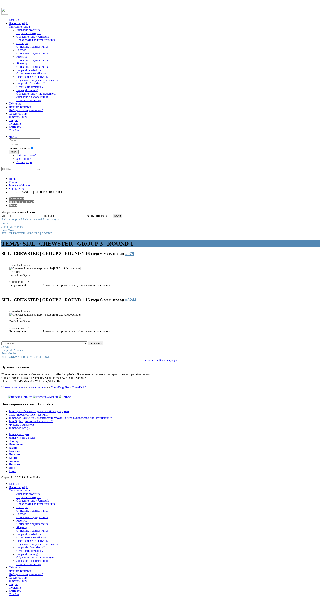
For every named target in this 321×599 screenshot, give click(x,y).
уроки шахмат (37, 387)
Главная (14, 19)
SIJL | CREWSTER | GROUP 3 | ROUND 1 (28, 233)
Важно (13, 447)
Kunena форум (168, 360)
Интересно (16, 444)
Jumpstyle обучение (28, 31)
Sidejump (32, 65)
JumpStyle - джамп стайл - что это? (31, 421)
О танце (14, 441)
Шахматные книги (13, 387)
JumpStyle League (20, 428)
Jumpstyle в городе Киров (32, 98)
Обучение (15, 103)
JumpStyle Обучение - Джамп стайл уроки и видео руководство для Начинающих (60, 417)
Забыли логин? (25, 158)
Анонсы (14, 461)
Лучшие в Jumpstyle (21, 424)
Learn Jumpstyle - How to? (37, 78)
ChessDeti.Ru (80, 387)
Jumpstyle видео (19, 434)
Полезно (14, 454)
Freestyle (32, 58)
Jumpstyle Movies (19, 185)
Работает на (151, 360)
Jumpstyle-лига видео (22, 437)
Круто (13, 457)
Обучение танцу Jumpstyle (35, 38)
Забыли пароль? (26, 155)
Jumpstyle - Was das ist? (30, 85)
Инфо (12, 467)
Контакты (15, 128)
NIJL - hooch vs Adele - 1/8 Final (28, 414)
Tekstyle (32, 51)
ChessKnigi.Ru (60, 387)
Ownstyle (32, 45)
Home (12, 178)
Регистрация (24, 162)
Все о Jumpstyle (19, 25)
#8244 (130, 299)
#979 (129, 253)
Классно (14, 451)
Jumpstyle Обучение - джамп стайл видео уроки (39, 411)
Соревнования (18, 115)
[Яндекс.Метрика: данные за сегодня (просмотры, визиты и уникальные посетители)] (20, 397)
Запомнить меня (19, 148)
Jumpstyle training (36, 92)
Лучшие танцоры (26, 108)
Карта (12, 471)
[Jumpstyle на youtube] (4, 13)
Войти (13, 151)
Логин (13, 136)
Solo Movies (16, 188)
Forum (13, 182)
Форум (15, 122)
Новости (14, 464)
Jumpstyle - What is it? (31, 71)
